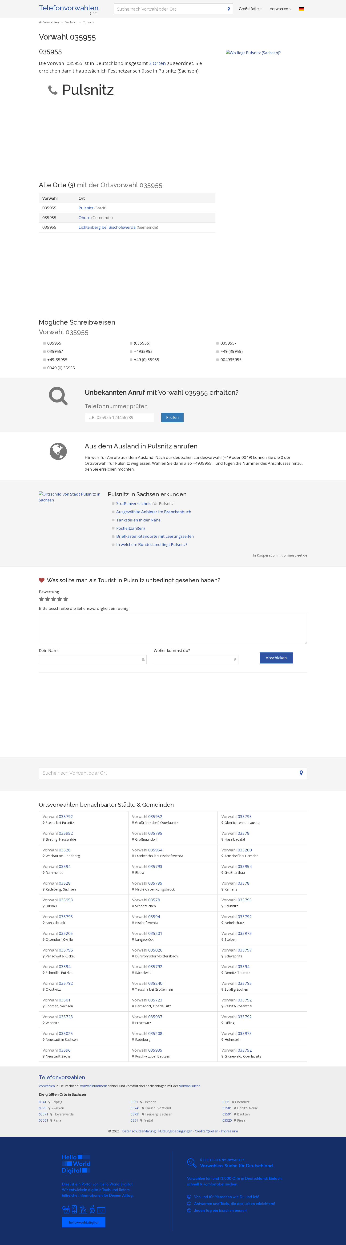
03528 (57, 850)
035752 (236, 1050)
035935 (147, 1050)
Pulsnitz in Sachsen (133, 494)
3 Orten (157, 63)
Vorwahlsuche (189, 1086)
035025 (58, 1033)
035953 (58, 900)
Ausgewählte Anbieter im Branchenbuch (153, 511)
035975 (236, 1033)
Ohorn (96, 217)
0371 (235, 1102)
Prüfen (172, 417)
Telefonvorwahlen (69, 8)
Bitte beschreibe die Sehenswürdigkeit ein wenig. (84, 608)
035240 (147, 983)
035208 (147, 1033)
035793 (147, 866)
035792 (58, 816)
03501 (57, 1000)
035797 (236, 950)
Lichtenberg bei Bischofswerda (118, 227)
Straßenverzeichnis (145, 503)
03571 (56, 1114)
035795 (236, 816)
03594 (57, 866)
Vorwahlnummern (93, 1086)
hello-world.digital (83, 1222)
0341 (50, 1102)
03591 (236, 1114)
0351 (143, 1102)
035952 (147, 816)
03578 (235, 833)
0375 (51, 1108)
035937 (147, 1016)
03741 (151, 1108)
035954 (147, 850)
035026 (147, 950)
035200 (236, 850)
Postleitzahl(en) (130, 528)
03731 (151, 1114)
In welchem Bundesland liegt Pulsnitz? (151, 544)
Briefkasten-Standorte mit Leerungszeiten (155, 536)
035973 (236, 933)
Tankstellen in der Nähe (138, 520)
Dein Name (49, 650)
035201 (147, 933)
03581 (240, 1108)
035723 (147, 1000)
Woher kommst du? (172, 650)
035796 (58, 950)
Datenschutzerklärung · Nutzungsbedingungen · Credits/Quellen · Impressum (180, 1131)
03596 (57, 1050)
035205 (58, 933)
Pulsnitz (93, 208)
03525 (233, 1120)
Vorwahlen (279, 9)
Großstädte (249, 9)
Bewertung (49, 591)
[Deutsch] (301, 9)
